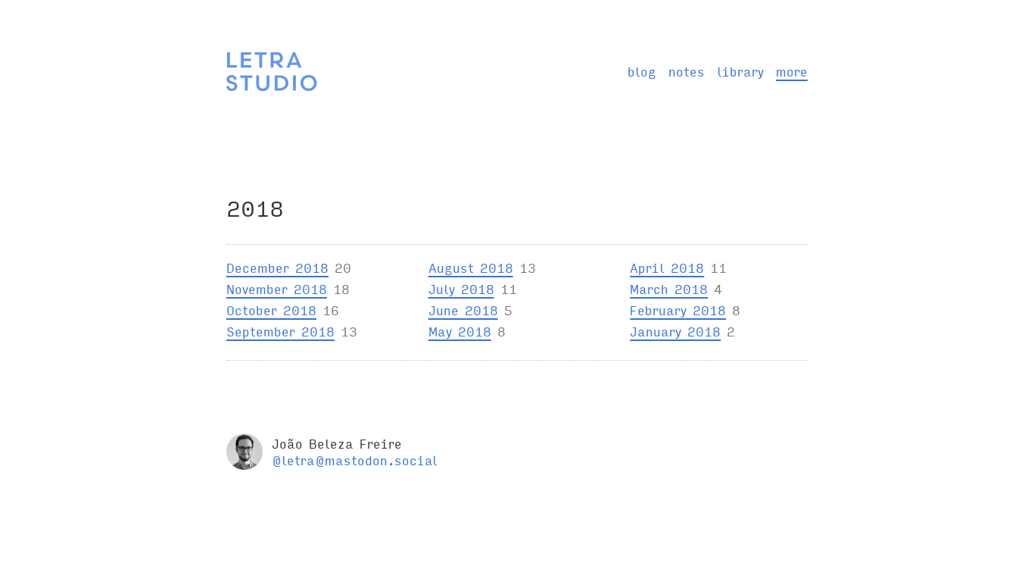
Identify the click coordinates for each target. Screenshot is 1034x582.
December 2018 (277, 267)
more (792, 71)
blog (642, 71)
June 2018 (463, 310)
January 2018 (675, 331)
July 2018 (461, 288)
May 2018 (459, 331)
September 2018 (280, 331)
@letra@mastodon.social (355, 460)
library (740, 71)
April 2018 (667, 267)
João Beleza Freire (337, 443)
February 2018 (678, 310)
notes (686, 71)
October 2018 (271, 310)
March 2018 (669, 288)
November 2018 (276, 288)
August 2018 (470, 267)
